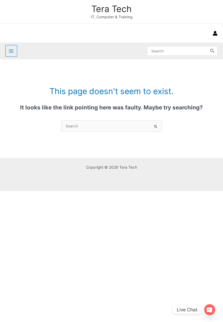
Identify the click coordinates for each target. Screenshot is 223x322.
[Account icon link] (215, 33)
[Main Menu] (11, 51)
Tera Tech (111, 9)
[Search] (212, 50)
